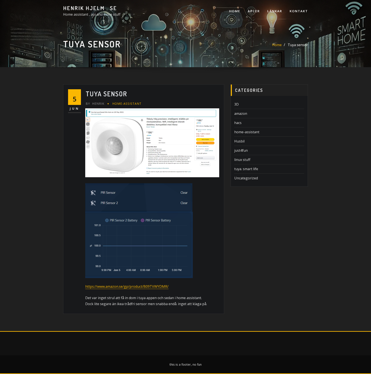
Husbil (239, 141)
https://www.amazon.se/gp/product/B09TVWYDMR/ (127, 286)
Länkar (274, 11)
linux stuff (242, 159)
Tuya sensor (298, 44)
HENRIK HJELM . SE (90, 8)
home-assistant (126, 103)
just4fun (241, 150)
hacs (238, 122)
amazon (240, 113)
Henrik (95, 103)
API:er (254, 11)
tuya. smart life (246, 169)
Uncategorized (246, 178)
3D (236, 104)
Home (234, 11)
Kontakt (299, 11)
